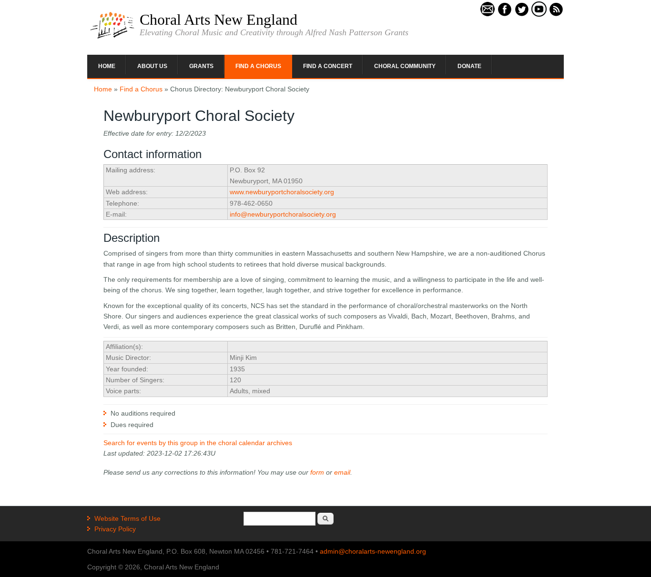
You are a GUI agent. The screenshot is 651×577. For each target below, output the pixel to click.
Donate (469, 66)
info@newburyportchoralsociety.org (283, 214)
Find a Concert (327, 66)
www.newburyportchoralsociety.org (282, 192)
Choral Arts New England (218, 19)
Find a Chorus (258, 66)
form (317, 472)
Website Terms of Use (127, 518)
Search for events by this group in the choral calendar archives (197, 443)
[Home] (112, 37)
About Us (152, 66)
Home (106, 66)
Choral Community (405, 66)
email (342, 472)
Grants (201, 66)
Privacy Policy (115, 529)
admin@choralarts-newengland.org (373, 551)
